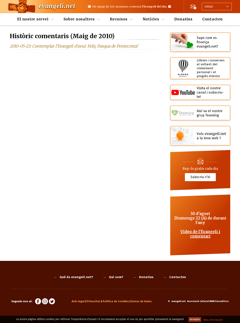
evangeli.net (57, 6)
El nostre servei (32, 19)
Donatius (183, 19)
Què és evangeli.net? (76, 277)
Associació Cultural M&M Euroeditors (208, 301)
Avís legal (78, 301)
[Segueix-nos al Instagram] (45, 301)
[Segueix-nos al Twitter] (52, 301)
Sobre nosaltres (79, 19)
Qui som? (116, 277)
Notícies (151, 19)
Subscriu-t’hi (200, 177)
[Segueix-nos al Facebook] (38, 301)
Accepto (195, 319)
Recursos (119, 19)
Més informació (213, 320)
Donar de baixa (141, 301)
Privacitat (93, 301)
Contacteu (212, 19)
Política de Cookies (116, 301)
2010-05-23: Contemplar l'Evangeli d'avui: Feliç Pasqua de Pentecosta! (74, 46)
